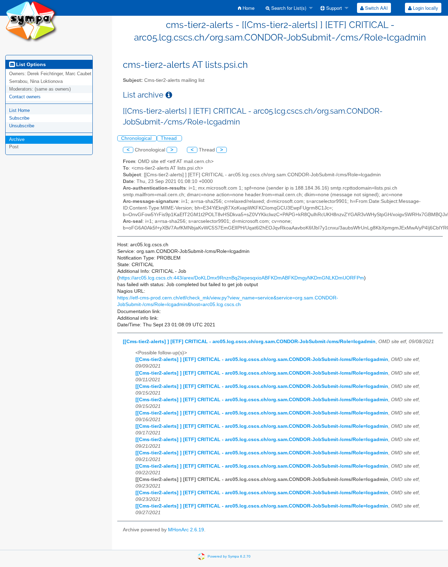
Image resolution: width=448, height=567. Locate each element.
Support (333, 8)
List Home (19, 110)
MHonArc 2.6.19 (186, 529)
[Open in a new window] (169, 95)
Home (247, 8)
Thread (169, 138)
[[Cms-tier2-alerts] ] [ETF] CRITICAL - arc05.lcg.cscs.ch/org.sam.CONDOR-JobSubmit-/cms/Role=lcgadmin (249, 341)
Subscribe (19, 118)
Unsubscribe (21, 125)
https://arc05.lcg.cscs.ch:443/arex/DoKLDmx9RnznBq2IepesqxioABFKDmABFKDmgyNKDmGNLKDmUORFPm (241, 278)
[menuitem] (246, 8)
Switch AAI (376, 8)
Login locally (425, 8)
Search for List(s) (288, 8)
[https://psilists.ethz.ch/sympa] (31, 20)
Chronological (137, 138)
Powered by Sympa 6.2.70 (229, 556)
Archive (16, 139)
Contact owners (25, 96)
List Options (30, 64)
